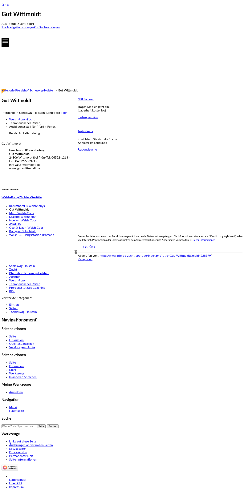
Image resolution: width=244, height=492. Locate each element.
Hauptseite (16, 410)
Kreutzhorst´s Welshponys (27, 206)
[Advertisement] (116, 59)
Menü (13, 407)
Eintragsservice (88, 117)
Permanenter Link (21, 456)
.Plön (64, 112)
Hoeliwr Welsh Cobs (23, 220)
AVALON (15, 224)
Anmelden (16, 392)
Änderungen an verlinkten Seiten (31, 445)
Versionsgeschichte (22, 347)
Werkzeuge (16, 373)
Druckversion (18, 452)
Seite (12, 336)
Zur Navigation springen (18, 27)
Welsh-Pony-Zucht (22, 119)
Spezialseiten (17, 448)
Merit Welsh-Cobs (21, 213)
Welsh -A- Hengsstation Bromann (31, 234)
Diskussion (16, 340)
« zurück (89, 247)
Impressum (16, 487)
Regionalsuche (85, 131)
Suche (6, 418)
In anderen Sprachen (23, 377)
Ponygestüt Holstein (22, 231)
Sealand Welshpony (22, 216)
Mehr (12, 369)
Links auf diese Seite (22, 441)
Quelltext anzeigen (21, 343)
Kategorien (85, 259)
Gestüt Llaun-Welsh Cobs (26, 227)
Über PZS (15, 483)
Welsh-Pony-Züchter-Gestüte (22, 197)
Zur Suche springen (47, 27)
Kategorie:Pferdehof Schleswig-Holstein (28, 90)
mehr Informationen (204, 240)
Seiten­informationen (23, 459)
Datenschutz (17, 479)
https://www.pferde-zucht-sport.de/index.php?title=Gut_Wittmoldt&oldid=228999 (155, 255)
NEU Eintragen (86, 99)
